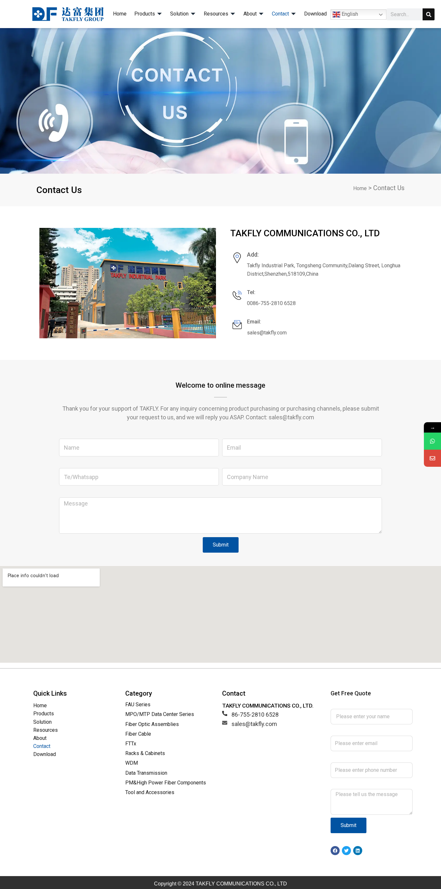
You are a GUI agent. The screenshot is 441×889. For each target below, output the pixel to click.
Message (71, 492)
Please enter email (354, 731)
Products (43, 713)
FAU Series (137, 704)
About (39, 738)
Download (44, 754)
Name (67, 434)
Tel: (251, 292)
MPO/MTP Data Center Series (159, 714)
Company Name (242, 463)
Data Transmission (146, 773)
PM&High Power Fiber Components (165, 783)
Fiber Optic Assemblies (152, 724)
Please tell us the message (365, 784)
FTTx (130, 744)
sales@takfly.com (254, 723)
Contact (41, 746)
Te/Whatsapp (76, 463)
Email (229, 434)
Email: (254, 322)
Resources (45, 730)
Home (360, 188)
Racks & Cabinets (145, 753)
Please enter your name (361, 704)
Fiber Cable (138, 734)
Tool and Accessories (149, 792)
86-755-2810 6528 (255, 714)
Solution (42, 722)
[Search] (429, 14)
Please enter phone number (366, 757)
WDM (131, 763)
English (349, 14)
